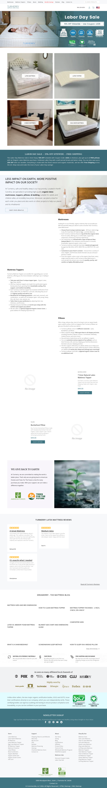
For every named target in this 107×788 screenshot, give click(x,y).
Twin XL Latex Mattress (85, 740)
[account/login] (89, 8)
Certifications (59, 742)
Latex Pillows (12, 750)
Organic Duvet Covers (14, 757)
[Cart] (93, 7)
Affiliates (57, 744)
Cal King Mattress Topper (86, 761)
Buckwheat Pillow (38, 425)
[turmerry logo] (13, 7)
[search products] (85, 2)
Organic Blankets (13, 754)
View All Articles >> (93, 649)
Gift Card (10, 759)
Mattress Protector (13, 748)
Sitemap (34, 748)
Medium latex (47, 531)
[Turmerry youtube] (57, 722)
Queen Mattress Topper (86, 757)
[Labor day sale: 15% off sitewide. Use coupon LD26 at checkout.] (53, 29)
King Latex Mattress (84, 746)
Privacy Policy (59, 746)
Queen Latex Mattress (85, 744)
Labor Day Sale (59, 760)
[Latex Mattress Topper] (65, 382)
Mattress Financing (37, 746)
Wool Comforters (13, 752)
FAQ (33, 742)
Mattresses (63, 219)
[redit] (61, 722)
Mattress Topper (82, 372)
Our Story (58, 737)
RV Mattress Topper (14, 746)
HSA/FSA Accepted (60, 752)
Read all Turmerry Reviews (90, 584)
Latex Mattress (12, 737)
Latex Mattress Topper (14, 742)
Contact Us (35, 752)
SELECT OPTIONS (85, 392)
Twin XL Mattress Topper (86, 754)
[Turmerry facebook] (45, 722)
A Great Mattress (17, 531)
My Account (35, 740)
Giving (57, 739)
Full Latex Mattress (84, 742)
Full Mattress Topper (85, 755)
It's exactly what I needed (21, 560)
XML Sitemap (76, 786)
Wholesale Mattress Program (63, 750)
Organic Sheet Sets (13, 755)
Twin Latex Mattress (84, 739)
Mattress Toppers (15, 269)
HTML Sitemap (65, 786)
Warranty (34, 739)
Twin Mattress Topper (85, 752)
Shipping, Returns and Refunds (41, 737)
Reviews (34, 744)
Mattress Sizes (83, 737)
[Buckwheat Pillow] (18, 431)
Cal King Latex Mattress (85, 748)
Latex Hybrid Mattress (14, 739)
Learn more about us (16, 210)
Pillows (61, 318)
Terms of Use (59, 748)
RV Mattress (11, 740)
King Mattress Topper (85, 759)
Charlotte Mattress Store (39, 750)
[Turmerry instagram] (49, 722)
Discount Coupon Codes (62, 758)
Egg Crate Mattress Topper (16, 744)
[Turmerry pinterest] (53, 722)
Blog (56, 740)
